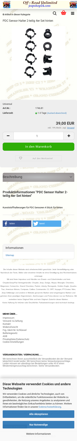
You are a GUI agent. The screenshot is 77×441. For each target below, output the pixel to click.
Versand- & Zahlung (13, 321)
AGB (5, 336)
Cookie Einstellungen (13, 342)
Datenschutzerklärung (50, 406)
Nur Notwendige (38, 424)
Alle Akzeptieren (38, 414)
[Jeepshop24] (38, 4)
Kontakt (7, 324)
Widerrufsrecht (10, 327)
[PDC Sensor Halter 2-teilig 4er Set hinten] (38, 52)
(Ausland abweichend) (57, 113)
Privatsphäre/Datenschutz (16, 339)
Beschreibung (12, 177)
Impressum (8, 318)
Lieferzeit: (8, 113)
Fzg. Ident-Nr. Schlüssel (15, 330)
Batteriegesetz (10, 333)
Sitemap (10, 255)
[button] (17, 223)
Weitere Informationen (38, 433)
